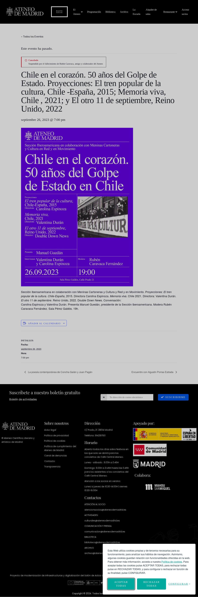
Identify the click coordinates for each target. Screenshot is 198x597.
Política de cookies (171, 561)
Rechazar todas (151, 584)
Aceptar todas (121, 584)
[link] (171, 561)
